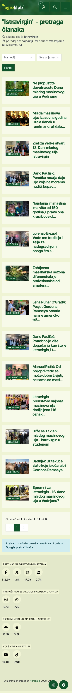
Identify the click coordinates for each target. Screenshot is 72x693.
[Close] (55, 7)
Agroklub (35, 680)
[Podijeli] (53, 684)
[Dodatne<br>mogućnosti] (63, 684)
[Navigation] (65, 7)
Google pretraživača (19, 547)
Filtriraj (8, 67)
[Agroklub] (13, 6)
